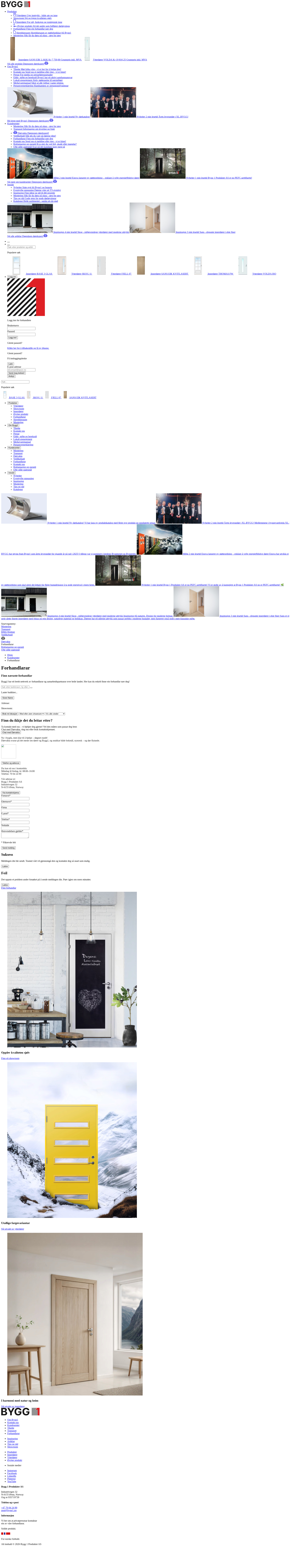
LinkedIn (11, 1476)
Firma (4, 807)
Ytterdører (18, 406)
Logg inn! (13, 337)
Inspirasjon (18, 481)
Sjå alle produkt (15, 63)
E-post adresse (14, 367)
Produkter (12, 1452)
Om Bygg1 (12, 1419)
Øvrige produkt (20, 414)
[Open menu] (8, 242)
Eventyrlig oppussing (23, 478)
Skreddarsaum (20, 419)
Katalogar (18, 489)
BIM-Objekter (8, 632)
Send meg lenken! (16, 373)
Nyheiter (17, 475)
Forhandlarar (19, 417)
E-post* (5, 813)
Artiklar (11, 1441)
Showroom (18, 408)
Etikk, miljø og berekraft (25, 436)
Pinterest (11, 1478)
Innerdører (18, 411)
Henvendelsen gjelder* (12, 831)
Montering (18, 422)
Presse (16, 433)
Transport (18, 453)
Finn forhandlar (8, 888)
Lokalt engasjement (22, 439)
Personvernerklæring (23, 444)
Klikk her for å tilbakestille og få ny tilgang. (28, 348)
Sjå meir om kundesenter (19, 182)
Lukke (5, 866)
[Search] (8, 244)
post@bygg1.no (9, 1510)
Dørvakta (17, 456)
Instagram (12, 1470)
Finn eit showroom (10, 1058)
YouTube (11, 1481)
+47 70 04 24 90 (9, 1507)
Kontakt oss (19, 431)
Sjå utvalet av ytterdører (12, 1229)
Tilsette (16, 428)
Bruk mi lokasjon (9, 714)
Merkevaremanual (22, 442)
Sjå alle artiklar (14, 236)
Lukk (11, 364)
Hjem (10, 655)
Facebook (12, 1473)
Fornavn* (5, 795)
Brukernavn (13, 325)
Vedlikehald (19, 459)
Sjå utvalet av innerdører (13, 1406)
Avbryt (11, 376)
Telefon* (5, 819)
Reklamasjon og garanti (24, 467)
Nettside (5, 825)
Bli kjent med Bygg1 (17, 121)
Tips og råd (18, 486)
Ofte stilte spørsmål (22, 469)
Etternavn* (6, 801)
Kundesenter (13, 657)
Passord (11, 331)
